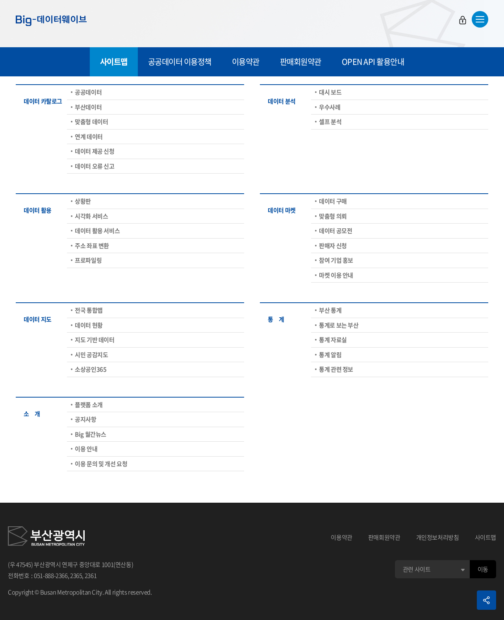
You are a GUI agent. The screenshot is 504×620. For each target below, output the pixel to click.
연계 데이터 (89, 136)
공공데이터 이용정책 (179, 61)
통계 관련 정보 (336, 369)
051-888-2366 (51, 575)
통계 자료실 (333, 339)
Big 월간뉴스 (90, 434)
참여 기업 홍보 (336, 260)
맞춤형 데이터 (91, 121)
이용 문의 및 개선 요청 (101, 463)
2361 (91, 575)
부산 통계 (330, 310)
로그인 (463, 20)
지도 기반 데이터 (95, 339)
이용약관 (245, 61)
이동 (483, 569)
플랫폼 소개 (89, 404)
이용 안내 (86, 448)
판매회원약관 (300, 61)
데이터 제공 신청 (95, 151)
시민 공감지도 (91, 354)
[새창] (46, 537)
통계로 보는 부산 (339, 325)
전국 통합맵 (89, 310)
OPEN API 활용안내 (373, 61)
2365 (76, 575)
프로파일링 (88, 260)
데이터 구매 (333, 201)
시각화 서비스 (91, 216)
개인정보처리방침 (437, 537)
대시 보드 (330, 92)
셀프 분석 (330, 121)
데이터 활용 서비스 (97, 230)
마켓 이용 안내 (336, 275)
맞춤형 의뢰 (333, 216)
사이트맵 (114, 61)
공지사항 (85, 419)
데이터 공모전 (335, 230)
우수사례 (330, 107)
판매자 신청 (333, 245)
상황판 (83, 201)
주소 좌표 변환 (92, 245)
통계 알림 (330, 354)
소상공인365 (90, 369)
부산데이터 (88, 107)
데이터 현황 (89, 325)
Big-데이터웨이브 (51, 20)
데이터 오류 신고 (95, 166)
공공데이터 (88, 92)
